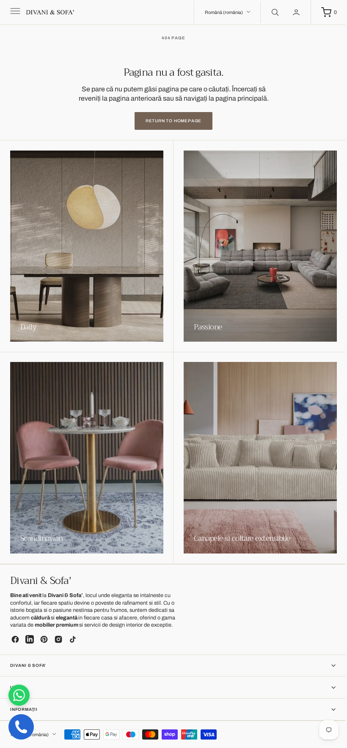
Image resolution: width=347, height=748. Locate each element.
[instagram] (58, 639)
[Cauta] (267, 12)
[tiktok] (73, 639)
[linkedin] (30, 639)
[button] (14, 12)
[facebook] (15, 639)
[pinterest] (44, 639)
